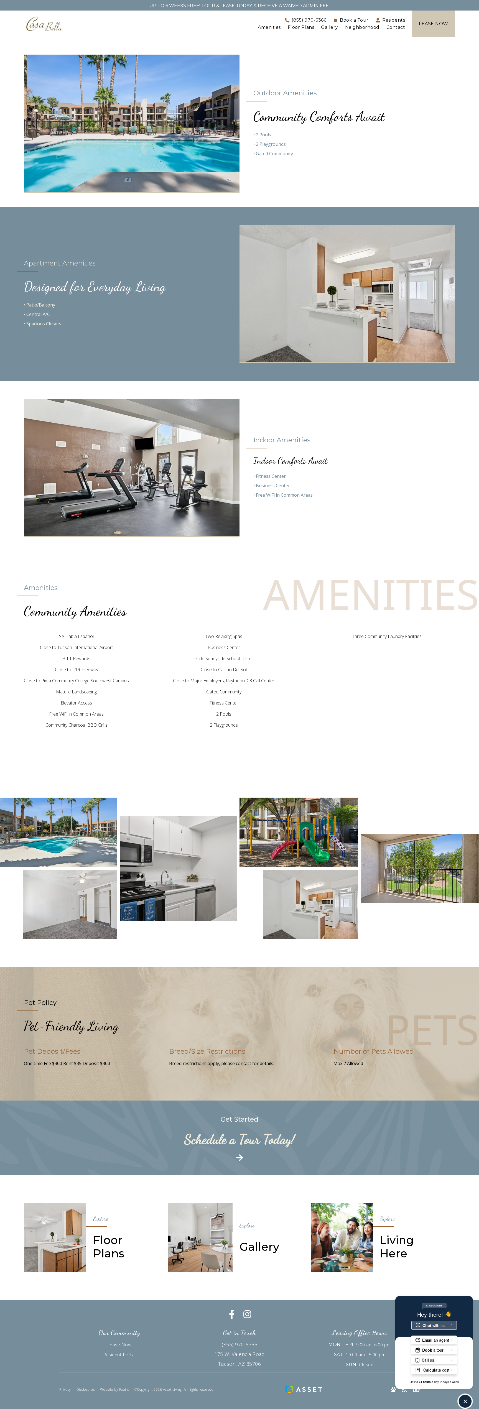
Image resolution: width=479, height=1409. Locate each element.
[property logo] (44, 23)
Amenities (269, 27)
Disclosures (86, 1389)
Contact (395, 27)
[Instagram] (247, 1314)
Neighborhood (362, 27)
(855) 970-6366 (239, 1344)
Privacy (65, 1389)
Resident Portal (119, 1355)
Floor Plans (301, 27)
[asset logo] (305, 1389)
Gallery (329, 27)
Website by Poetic (114, 1389)
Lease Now (119, 1345)
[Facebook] (231, 1314)
